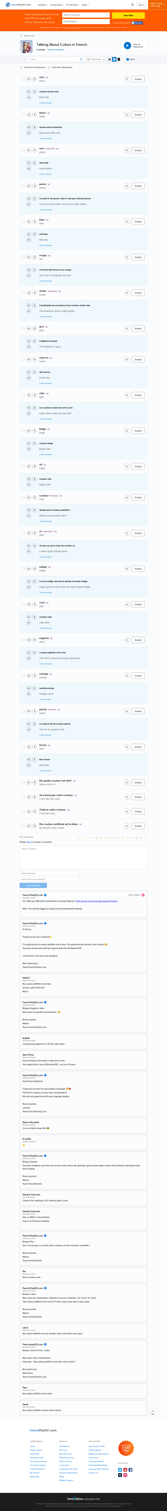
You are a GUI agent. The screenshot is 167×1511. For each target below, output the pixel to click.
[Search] (56, 59)
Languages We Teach (68, 1469)
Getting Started (95, 1450)
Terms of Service (110, 1506)
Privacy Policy (76, 27)
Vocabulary (56, 5)
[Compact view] (109, 59)
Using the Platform (96, 1461)
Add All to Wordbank (62, 67)
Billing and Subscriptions (99, 1454)
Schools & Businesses (68, 1473)
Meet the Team (65, 1454)
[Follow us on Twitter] (120, 1470)
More (84, 5)
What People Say (66, 1458)
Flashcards (34, 1454)
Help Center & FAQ (97, 1446)
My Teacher (71, 5)
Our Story (63, 1450)
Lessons (42, 5)
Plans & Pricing (65, 1461)
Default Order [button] (96, 59)
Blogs (61, 1476)
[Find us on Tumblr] (120, 1475)
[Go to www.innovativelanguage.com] (83, 1498)
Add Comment (33, 885)
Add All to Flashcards (34, 67)
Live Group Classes (38, 1465)
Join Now (128, 15)
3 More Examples (46, 103)
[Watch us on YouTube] (125, 1470)
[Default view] (114, 59)
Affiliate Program (66, 1480)
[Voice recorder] (34, 79)
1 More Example (45, 174)
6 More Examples (46, 281)
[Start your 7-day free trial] (126, 1448)
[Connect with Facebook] (137, 23)
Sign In (141, 5)
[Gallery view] (119, 59)
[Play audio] (29, 79)
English (132, 59)
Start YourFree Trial (156, 4)
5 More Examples (46, 210)
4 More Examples (46, 138)
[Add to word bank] (127, 79)
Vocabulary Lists (36, 1458)
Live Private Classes (38, 1461)
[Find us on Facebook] (131, 1470)
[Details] (138, 79)
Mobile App (34, 1476)
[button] (132, 4)
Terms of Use (67, 27)
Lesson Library (36, 1450)
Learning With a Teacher (99, 1469)
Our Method (64, 1446)
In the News (64, 1465)
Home (32, 1446)
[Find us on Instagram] (125, 1475)
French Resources (37, 1469)
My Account (93, 1458)
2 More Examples (46, 383)
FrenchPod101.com (99, 1504)
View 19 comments (56, 50)
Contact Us (93, 1473)
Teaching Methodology (98, 1465)
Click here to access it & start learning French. (97, 901)
